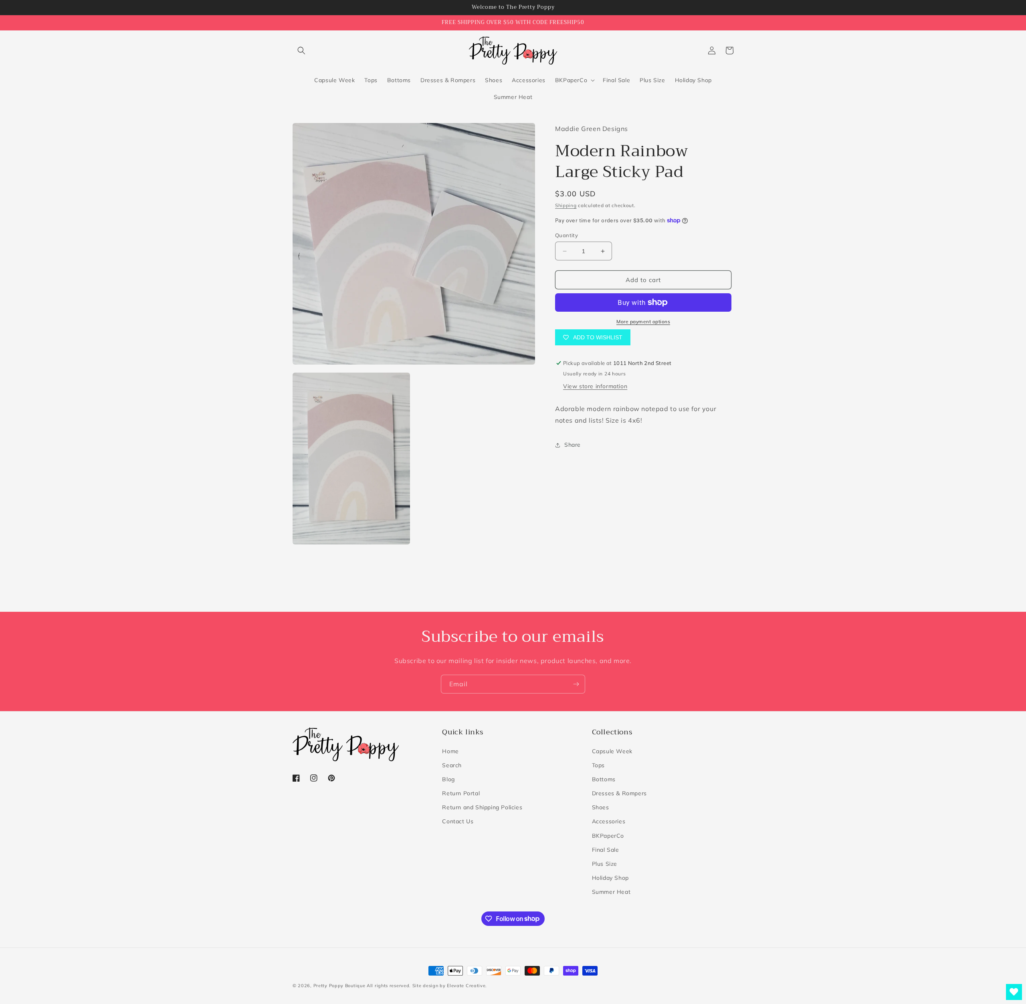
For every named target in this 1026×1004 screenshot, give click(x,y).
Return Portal (461, 793)
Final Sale (605, 849)
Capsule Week (612, 751)
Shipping (566, 205)
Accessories (609, 821)
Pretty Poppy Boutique (339, 985)
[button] (301, 50)
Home (450, 751)
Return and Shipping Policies (482, 807)
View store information (595, 386)
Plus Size (604, 863)
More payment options (643, 322)
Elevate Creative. (467, 985)
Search (452, 765)
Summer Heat (611, 891)
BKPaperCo (608, 835)
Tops (598, 765)
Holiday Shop (610, 877)
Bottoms (604, 779)
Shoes (600, 807)
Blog (448, 779)
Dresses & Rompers (619, 793)
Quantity (566, 235)
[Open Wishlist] (1014, 992)
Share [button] (572, 444)
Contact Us (457, 821)
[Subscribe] (576, 684)
